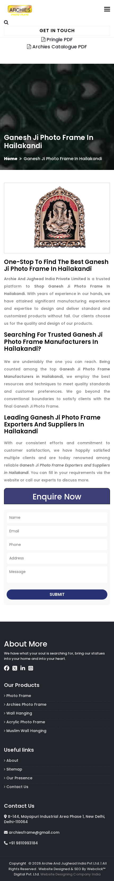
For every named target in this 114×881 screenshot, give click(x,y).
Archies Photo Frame (25, 704)
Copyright (17, 863)
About (11, 760)
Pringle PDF (59, 39)
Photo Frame (18, 695)
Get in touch (57, 30)
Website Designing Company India (70, 874)
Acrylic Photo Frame (25, 722)
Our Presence (18, 778)
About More (25, 644)
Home (10, 159)
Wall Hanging (18, 713)
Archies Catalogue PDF (59, 46)
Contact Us (16, 786)
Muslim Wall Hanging (25, 730)
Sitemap (13, 769)
